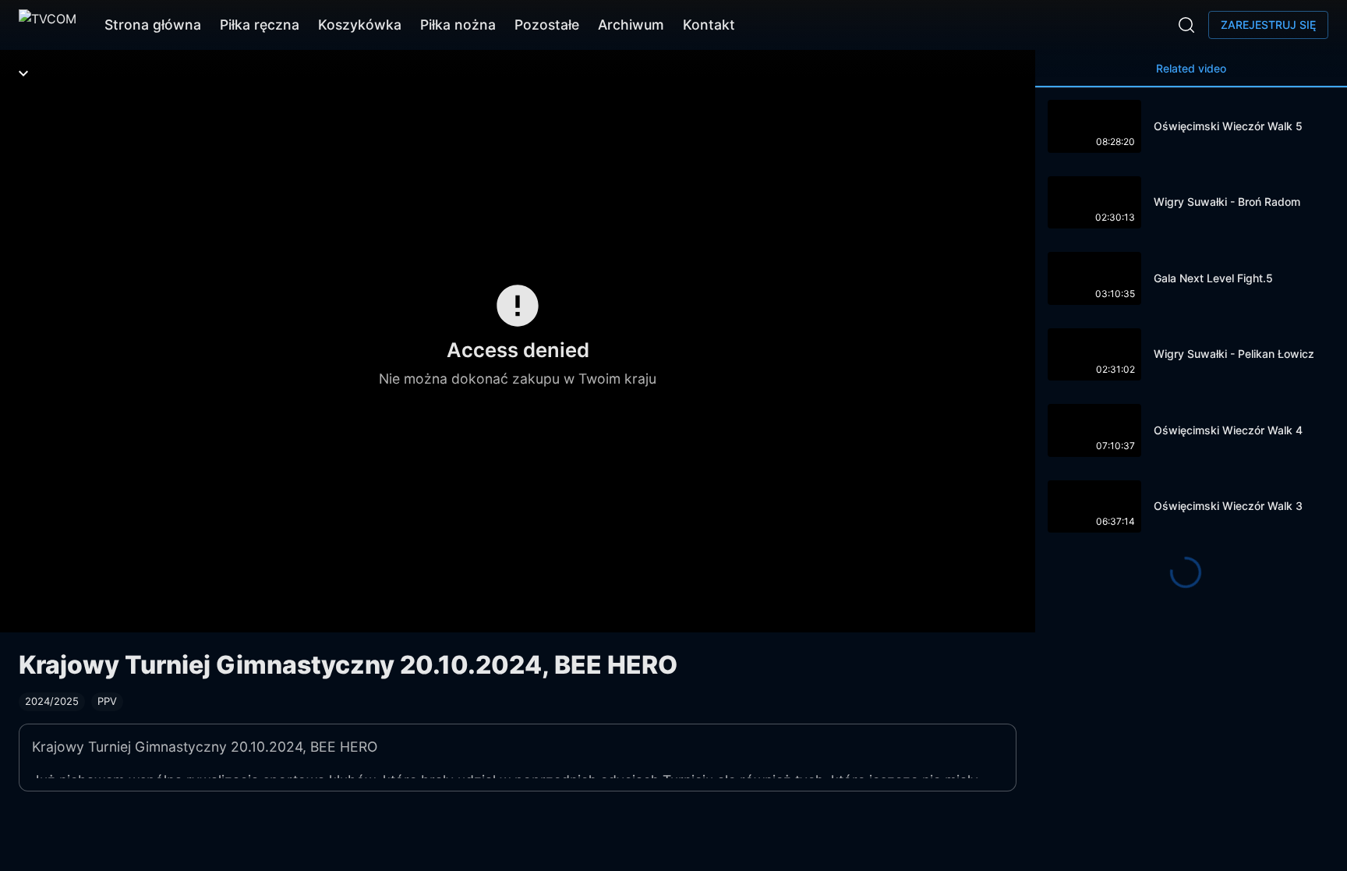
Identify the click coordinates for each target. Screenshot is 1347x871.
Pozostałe (546, 24)
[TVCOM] (47, 25)
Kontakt (709, 24)
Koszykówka (359, 24)
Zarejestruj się (1268, 24)
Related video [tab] (1191, 68)
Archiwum (631, 24)
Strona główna (152, 24)
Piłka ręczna (259, 24)
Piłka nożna (458, 24)
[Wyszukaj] (1186, 25)
